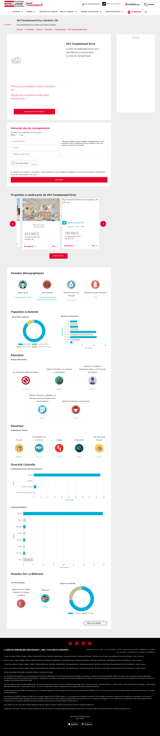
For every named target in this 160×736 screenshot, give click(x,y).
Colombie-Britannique (39, 656)
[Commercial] (132, 4)
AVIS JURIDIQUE (121, 652)
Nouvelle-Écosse (113, 656)
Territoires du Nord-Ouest (100, 656)
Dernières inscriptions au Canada (43, 672)
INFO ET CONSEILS (67, 12)
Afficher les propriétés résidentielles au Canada (18, 672)
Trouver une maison (10, 656)
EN (146, 12)
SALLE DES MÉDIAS (110, 649)
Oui (21, 135)
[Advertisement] (135, 75)
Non (14, 135)
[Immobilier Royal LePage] (23, 4)
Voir (53, 246)
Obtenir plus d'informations (34, 111)
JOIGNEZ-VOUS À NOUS (89, 12)
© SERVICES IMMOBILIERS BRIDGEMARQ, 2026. (25, 650)
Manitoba (50, 656)
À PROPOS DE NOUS (112, 12)
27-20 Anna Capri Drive (32, 237)
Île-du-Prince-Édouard (125, 656)
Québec (24, 656)
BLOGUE (119, 649)
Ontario (18, 656)
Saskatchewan (58, 656)
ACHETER (16, 12)
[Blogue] (149, 4)
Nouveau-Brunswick (70, 656)
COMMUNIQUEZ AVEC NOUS (94, 649)
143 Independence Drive (73, 236)
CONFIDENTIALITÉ (132, 652)
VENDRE (29, 12)
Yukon (135, 656)
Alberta (29, 656)
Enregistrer (29, 246)
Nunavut (141, 656)
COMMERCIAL (143, 649)
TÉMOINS (142, 652)
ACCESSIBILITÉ (150, 652)
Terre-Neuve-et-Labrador (84, 656)
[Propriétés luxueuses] (111, 4)
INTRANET (152, 649)
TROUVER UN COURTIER (48, 12)
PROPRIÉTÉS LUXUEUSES (130, 649)
